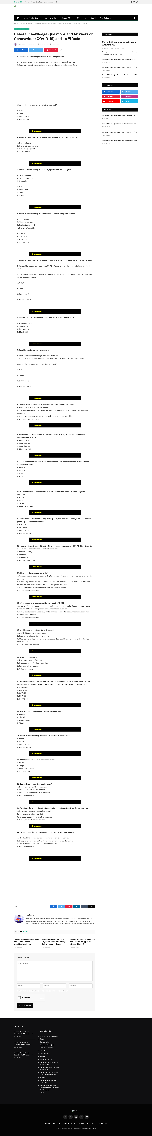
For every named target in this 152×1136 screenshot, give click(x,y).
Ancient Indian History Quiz (49, 1036)
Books (42, 1039)
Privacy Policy (69, 1123)
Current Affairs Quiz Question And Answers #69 (119, 75)
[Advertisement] (54, 85)
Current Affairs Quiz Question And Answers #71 (119, 59)
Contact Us (102, 1123)
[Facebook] (7, 62)
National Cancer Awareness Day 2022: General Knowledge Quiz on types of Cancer (54, 942)
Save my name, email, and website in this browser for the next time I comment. (44, 991)
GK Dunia (43, 1051)
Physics (42, 1093)
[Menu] (18, 17)
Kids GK (93, 18)
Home (47, 1123)
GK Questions (82, 18)
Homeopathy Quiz (46, 1059)
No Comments (44, 44)
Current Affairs (67, 18)
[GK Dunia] (29, 9)
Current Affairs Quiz (30, 18)
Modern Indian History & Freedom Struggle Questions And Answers (49, 1088)
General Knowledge (49, 18)
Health (42, 1056)
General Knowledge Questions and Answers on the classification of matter (26, 942)
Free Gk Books (105, 18)
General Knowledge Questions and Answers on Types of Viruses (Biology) (82, 942)
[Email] (7, 83)
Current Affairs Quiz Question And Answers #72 (41, 2)
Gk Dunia (22, 44)
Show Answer (37, 131)
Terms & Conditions (86, 1123)
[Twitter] (7, 67)
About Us (56, 1123)
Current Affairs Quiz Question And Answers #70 (119, 67)
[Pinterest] (7, 78)
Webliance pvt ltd (90, 1128)
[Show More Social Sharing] (61, 50)
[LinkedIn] (7, 73)
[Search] (134, 18)
